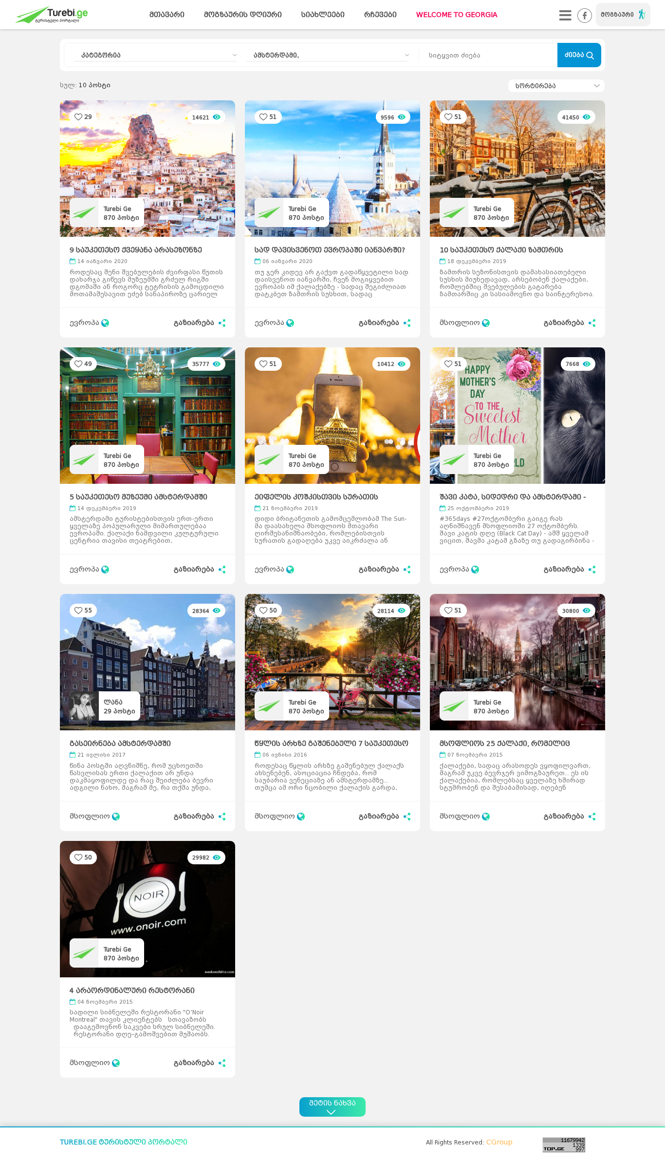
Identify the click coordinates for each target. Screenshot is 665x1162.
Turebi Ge (117, 208)
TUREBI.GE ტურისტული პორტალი (123, 1142)
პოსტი (121, 217)
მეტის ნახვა (332, 1103)
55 (88, 610)
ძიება (575, 54)
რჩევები (380, 15)
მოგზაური (617, 14)
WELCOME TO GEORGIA (457, 15)
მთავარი (167, 15)
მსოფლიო (461, 323)
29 (88, 116)
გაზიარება (195, 323)
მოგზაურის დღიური (243, 15)
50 (273, 610)
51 (273, 116)
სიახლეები (323, 15)
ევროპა (85, 323)
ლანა (113, 702)
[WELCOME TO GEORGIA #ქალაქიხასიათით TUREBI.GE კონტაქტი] (565, 14)
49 (88, 363)
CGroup (499, 1142)
